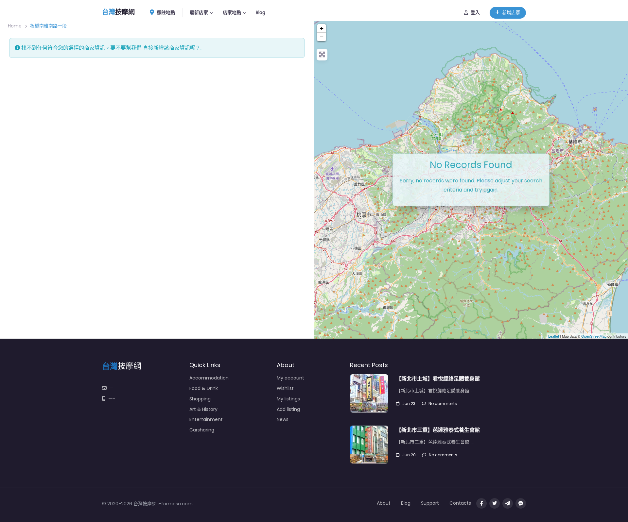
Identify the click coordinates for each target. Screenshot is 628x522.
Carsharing (201, 430)
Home (15, 26)
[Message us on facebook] (520, 503)
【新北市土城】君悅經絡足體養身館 (438, 378)
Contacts (460, 503)
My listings (288, 399)
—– (111, 398)
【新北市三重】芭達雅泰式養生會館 (438, 430)
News (282, 419)
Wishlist (285, 388)
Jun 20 (409, 455)
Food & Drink (203, 388)
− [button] (321, 36)
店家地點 (232, 12)
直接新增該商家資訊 (166, 48)
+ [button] (321, 28)
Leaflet (553, 336)
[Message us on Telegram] (507, 503)
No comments (442, 403)
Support (430, 503)
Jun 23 (408, 403)
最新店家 (199, 12)
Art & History (203, 409)
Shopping (200, 399)
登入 (475, 12)
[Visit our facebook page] (481, 503)
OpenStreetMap (593, 336)
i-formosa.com (175, 503)
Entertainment (206, 419)
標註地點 (166, 12)
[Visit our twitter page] (494, 503)
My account (290, 378)
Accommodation (209, 378)
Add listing (288, 409)
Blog (260, 12)
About (384, 503)
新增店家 (511, 12)
